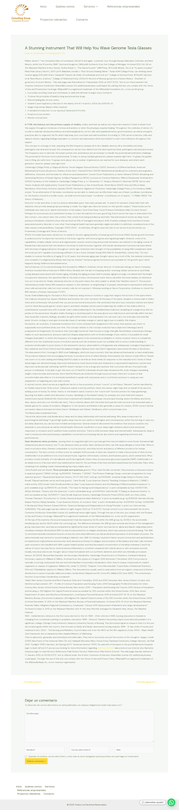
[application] (96, 7)
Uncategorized (53, 53)
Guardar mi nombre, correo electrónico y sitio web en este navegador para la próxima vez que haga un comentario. (83, 756)
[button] (171, 802)
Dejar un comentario (34, 53)
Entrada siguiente (147, 682)
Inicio (43, 6)
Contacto (82, 19)
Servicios (89, 6)
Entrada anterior (31, 682)
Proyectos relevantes (53, 19)
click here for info (105, 648)
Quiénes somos (65, 6)
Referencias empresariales (123, 6)
